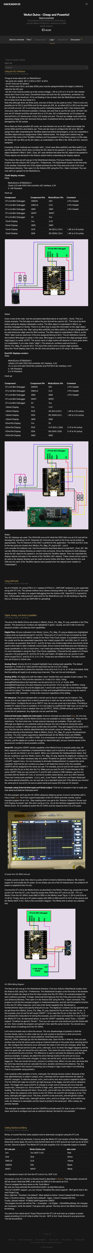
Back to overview (46, 17)
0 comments (24, 74)
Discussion (76, 39)
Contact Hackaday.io (25, 1240)
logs (52, 39)
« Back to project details (15, 59)
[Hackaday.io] (12, 4)
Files (29, 39)
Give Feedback (40, 1240)
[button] (86, 4)
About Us (11, 1240)
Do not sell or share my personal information (46, 1242)
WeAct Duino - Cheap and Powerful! (46, 14)
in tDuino (59, 1178)
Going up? (47, 1234)
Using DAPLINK (11, 580)
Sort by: (8, 63)
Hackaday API (79, 1240)
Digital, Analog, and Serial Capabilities (21, 615)
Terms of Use (53, 1240)
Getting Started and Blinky (16, 1127)
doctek (48, 29)
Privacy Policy (66, 1240)
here (73, 715)
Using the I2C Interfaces (15, 71)
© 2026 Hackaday (46, 1247)
